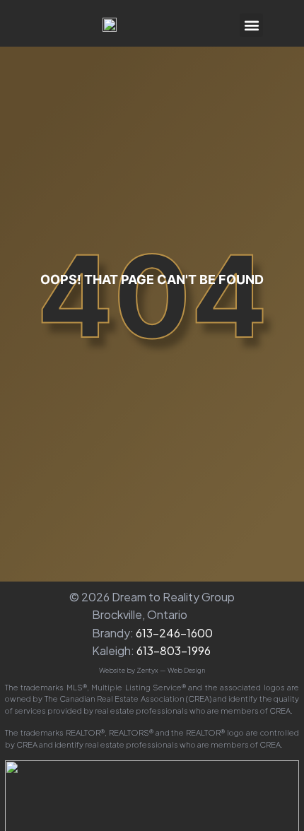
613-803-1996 (173, 650)
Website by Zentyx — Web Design (152, 670)
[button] (251, 25)
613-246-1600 (174, 632)
